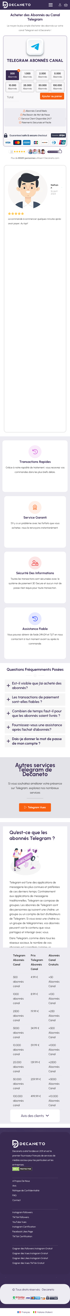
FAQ (14, 1195)
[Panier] (66, 5)
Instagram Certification (24, 1226)
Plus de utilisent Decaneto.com (35, 158)
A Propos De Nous (21, 1181)
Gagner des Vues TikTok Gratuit (28, 1263)
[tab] (35, 685)
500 (12, 75)
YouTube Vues (19, 1222)
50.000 (42, 87)
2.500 (42, 75)
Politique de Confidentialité (25, 1190)
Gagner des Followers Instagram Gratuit (32, 1248)
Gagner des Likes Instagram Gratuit (30, 1258)
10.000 (12, 87)
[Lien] (60, 4)
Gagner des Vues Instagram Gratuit (30, 1253)
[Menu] (51, 5)
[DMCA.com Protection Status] (22, 1170)
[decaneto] (17, 5)
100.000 (57, 87)
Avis (14, 1185)
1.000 (27, 75)
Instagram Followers (22, 1212)
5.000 (57, 75)
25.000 (27, 87)
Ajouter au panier (52, 96)
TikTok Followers (20, 1217)
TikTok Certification (22, 1236)
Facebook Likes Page (22, 1231)
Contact (16, 1200)
